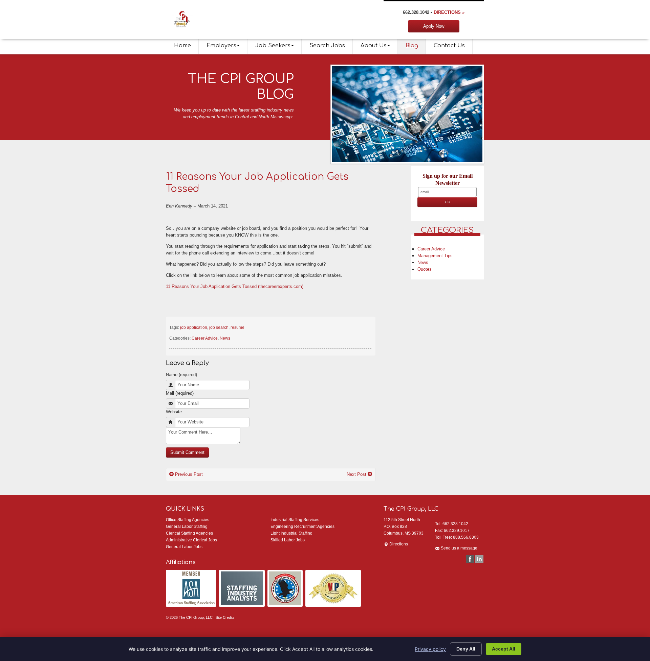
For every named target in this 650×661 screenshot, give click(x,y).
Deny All (465, 649)
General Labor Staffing (187, 526)
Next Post (357, 474)
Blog (412, 46)
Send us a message (458, 548)
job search (219, 327)
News (225, 338)
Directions (398, 544)
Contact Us (449, 46)
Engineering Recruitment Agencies (302, 526)
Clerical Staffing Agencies (189, 533)
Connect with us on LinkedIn (479, 559)
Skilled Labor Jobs (287, 540)
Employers (221, 46)
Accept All (503, 649)
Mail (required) (180, 393)
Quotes (424, 269)
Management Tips (435, 255)
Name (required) (181, 374)
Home (182, 46)
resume (237, 327)
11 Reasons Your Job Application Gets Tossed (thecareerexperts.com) (234, 286)
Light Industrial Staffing (291, 533)
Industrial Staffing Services (294, 519)
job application (193, 327)
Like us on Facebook (470, 559)
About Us (374, 46)
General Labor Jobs (184, 546)
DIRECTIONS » (449, 12)
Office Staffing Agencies (187, 519)
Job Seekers (272, 46)
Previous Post (188, 474)
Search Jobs (327, 46)
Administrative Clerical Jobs (191, 540)
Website (174, 411)
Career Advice (205, 338)
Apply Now (433, 26)
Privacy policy (430, 649)
